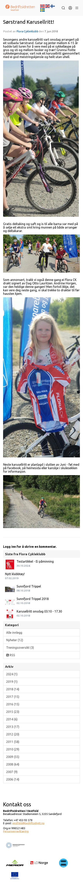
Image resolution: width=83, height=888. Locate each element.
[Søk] (63, 7)
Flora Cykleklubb (27, 31)
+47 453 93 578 (23, 820)
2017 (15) (12, 696)
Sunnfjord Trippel (29, 586)
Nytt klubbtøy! (15, 574)
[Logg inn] (70, 7)
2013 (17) (12, 726)
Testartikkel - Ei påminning (35, 561)
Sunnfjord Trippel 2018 (33, 599)
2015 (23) (12, 711)
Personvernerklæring (16, 831)
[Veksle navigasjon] (77, 7)
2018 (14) (12, 689)
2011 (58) (12, 742)
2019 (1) (12, 681)
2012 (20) (12, 734)
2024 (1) (12, 674)
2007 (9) (12, 772)
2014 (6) (12, 719)
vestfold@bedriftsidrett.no (28, 823)
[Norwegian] (42, 6)
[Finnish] (52, 6)
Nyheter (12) (14, 640)
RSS (12, 655)
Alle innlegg (14, 632)
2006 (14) (12, 779)
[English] (47, 6)
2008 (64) (12, 764)
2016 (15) (12, 704)
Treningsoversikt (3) (20, 647)
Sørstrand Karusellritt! (28, 22)
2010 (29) (12, 749)
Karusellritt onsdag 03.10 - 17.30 (39, 611)
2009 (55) (12, 757)
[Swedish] (42, 9)
